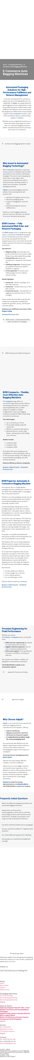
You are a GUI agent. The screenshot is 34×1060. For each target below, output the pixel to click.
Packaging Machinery (15, 65)
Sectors (3, 1025)
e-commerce (17, 114)
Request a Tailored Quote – (12, 467)
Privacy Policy (4, 1054)
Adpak (15, 103)
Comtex (7, 637)
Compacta (9, 401)
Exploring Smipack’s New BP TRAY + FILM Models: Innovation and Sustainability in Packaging (14, 1009)
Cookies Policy (4, 1055)
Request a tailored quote (10, 585)
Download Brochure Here (10, 314)
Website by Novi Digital (7, 1056)
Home (5, 65)
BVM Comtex (9, 233)
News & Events (6, 1006)
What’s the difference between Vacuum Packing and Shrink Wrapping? (14, 1018)
